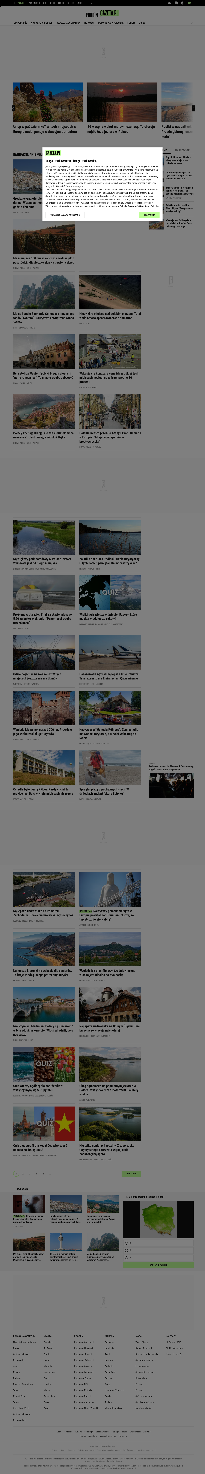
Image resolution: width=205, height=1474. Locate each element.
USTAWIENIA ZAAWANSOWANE (65, 215)
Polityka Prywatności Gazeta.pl (134, 206)
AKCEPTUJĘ (149, 215)
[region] (102, 184)
